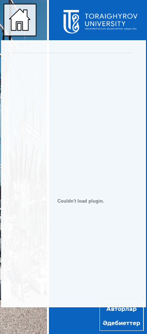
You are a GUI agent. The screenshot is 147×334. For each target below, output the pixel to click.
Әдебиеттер (121, 323)
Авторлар (121, 309)
